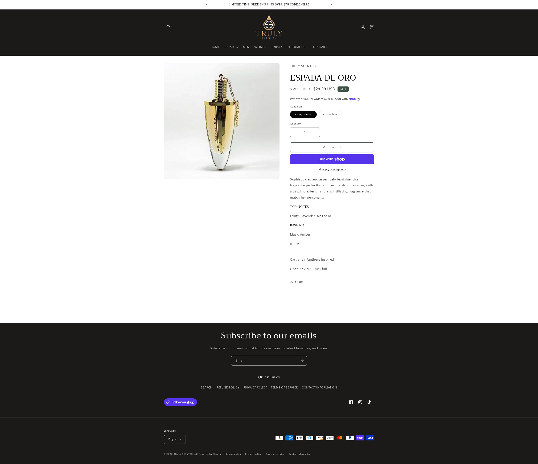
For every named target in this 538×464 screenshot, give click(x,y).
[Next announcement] (331, 4)
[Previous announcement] (206, 4)
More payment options (332, 169)
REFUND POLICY (228, 387)
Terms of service (275, 454)
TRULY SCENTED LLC (186, 454)
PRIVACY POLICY (255, 387)
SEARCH (206, 387)
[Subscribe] (302, 361)
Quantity (295, 123)
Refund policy (233, 454)
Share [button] (299, 282)
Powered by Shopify (209, 454)
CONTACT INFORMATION (319, 387)
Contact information (300, 454)
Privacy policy (253, 454)
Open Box (332, 115)
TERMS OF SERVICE (284, 387)
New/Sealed (303, 114)
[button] (168, 27)
